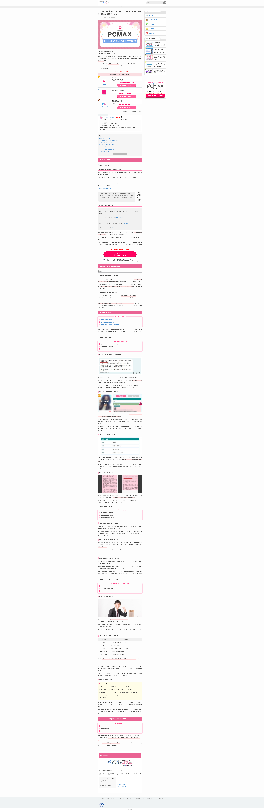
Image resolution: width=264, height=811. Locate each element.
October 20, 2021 (119, 217)
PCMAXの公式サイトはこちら (155, 96)
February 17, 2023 (115, 227)
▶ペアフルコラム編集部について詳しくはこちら (120, 790)
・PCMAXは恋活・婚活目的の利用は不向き (108, 149)
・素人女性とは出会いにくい (105, 142)
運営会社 (102, 798)
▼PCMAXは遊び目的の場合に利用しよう (107, 144)
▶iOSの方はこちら (121, 784)
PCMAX (104, 84)
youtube (118, 117)
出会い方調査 (152, 24)
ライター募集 (129, 801)
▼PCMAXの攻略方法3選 (104, 151)
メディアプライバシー (159, 798)
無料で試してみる (126, 85)
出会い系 (151, 15)
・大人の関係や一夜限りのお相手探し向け (108, 147)
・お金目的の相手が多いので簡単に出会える (109, 140)
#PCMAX (126, 223)
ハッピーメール (104, 106)
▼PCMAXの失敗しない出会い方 (108, 322)
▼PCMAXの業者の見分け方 (107, 319)
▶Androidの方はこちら (122, 786)
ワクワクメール (104, 95)
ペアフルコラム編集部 (108, 117)
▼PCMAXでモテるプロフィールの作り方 (110, 324)
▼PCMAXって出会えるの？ (105, 138)
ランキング (151, 28)
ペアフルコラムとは (111, 798)
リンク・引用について (147, 798)
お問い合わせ (137, 798)
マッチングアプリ (153, 20)
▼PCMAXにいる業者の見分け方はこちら (107, 188)
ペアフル (116, 119)
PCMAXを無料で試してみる (120, 254)
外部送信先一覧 (121, 798)
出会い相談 (151, 33)
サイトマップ (129, 798)
